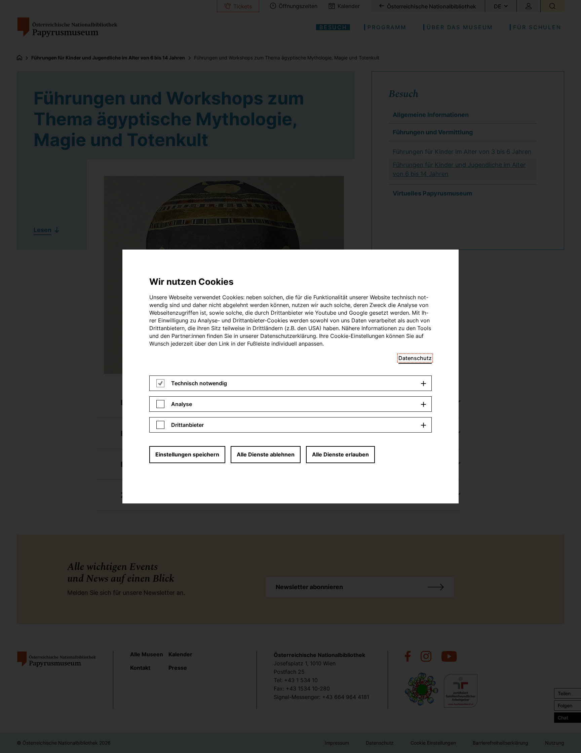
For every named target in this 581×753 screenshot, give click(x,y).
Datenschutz (415, 358)
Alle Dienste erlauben (340, 454)
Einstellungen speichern (187, 454)
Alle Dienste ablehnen (266, 454)
